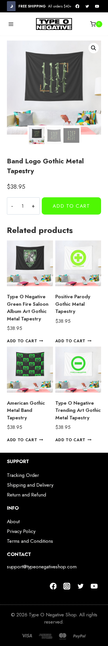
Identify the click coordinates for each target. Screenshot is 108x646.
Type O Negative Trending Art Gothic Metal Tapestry (78, 410)
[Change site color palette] (11, 6)
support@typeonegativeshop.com (42, 566)
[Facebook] (77, 6)
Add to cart (71, 205)
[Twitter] (87, 6)
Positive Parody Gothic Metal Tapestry (72, 304)
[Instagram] (67, 586)
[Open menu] (11, 24)
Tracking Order (23, 475)
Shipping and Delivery (30, 484)
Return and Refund (26, 494)
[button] (93, 48)
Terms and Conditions (30, 541)
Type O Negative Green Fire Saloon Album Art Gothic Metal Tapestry (27, 307)
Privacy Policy (21, 531)
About (13, 521)
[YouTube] (97, 6)
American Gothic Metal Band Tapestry (26, 410)
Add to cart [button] (22, 341)
